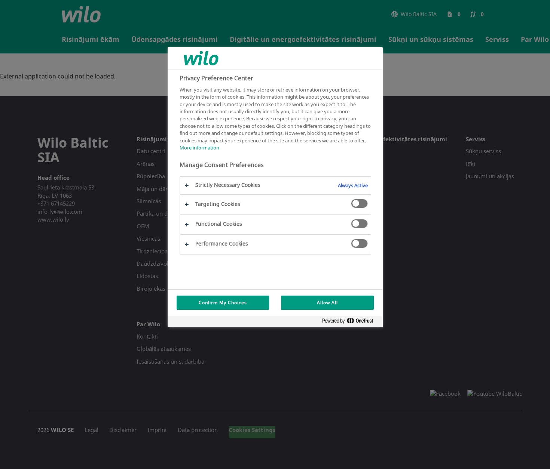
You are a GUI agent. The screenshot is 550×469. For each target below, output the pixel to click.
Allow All (327, 302)
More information (199, 147)
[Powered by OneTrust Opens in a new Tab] (350, 322)
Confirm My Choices (223, 302)
